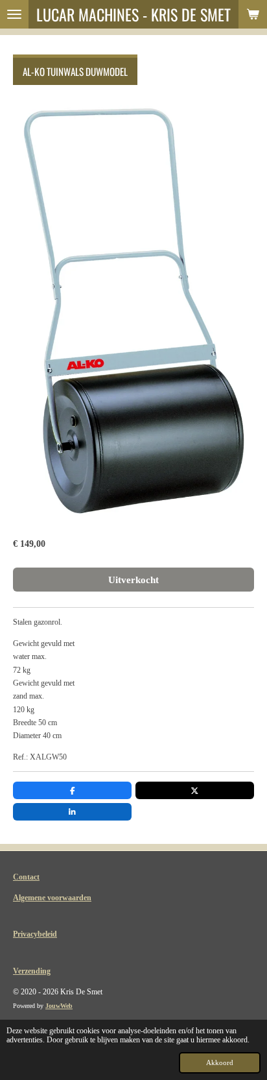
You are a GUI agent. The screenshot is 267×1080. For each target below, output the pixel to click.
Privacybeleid (35, 934)
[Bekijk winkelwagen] (252, 14)
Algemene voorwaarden (52, 897)
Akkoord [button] (219, 1062)
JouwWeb (59, 1005)
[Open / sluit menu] (14, 14)
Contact (26, 877)
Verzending (32, 971)
